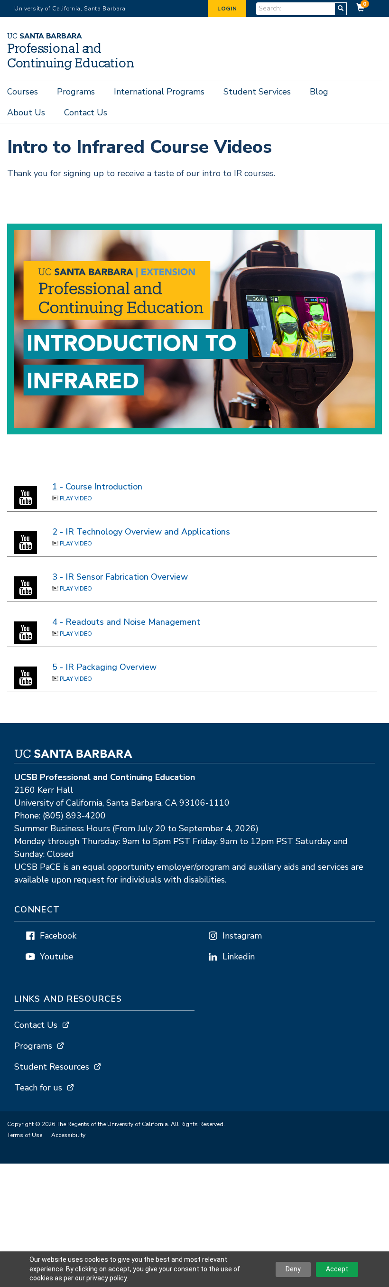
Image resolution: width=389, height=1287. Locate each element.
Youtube (57, 956)
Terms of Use (24, 1135)
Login (227, 8)
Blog (319, 91)
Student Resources (51, 1066)
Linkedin (238, 956)
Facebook (58, 935)
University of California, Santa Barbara (70, 8)
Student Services (257, 91)
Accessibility (68, 1135)
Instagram (242, 935)
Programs (76, 91)
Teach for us (38, 1087)
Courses (22, 91)
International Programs (159, 91)
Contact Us (85, 112)
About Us (26, 112)
